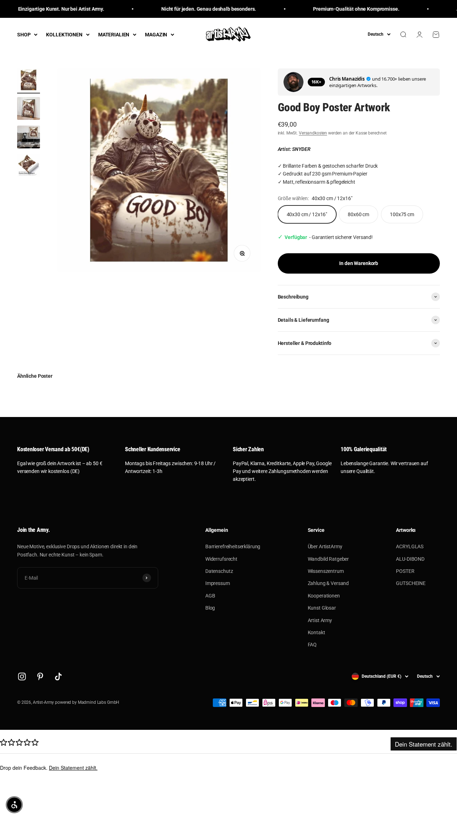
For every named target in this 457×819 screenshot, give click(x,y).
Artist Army (320, 620)
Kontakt (316, 632)
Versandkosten (313, 133)
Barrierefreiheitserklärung (232, 546)
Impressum (217, 583)
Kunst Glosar (322, 608)
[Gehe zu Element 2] (28, 109)
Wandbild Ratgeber (328, 559)
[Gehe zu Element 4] (28, 166)
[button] (14, 804)
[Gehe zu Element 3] (28, 138)
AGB (210, 596)
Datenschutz (219, 571)
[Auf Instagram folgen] (22, 676)
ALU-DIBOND (410, 559)
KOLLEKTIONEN (64, 34)
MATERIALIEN (113, 34)
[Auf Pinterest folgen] (40, 676)
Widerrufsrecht (221, 559)
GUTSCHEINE (411, 583)
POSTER (405, 571)
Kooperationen (324, 596)
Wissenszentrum (326, 571)
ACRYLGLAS (409, 546)
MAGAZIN (156, 34)
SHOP (23, 34)
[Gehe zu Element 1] (28, 80)
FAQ (312, 644)
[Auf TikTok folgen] (58, 676)
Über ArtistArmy (325, 546)
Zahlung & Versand (328, 583)
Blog (210, 608)
